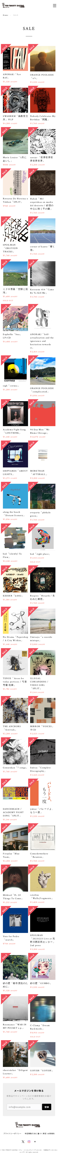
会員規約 (51, 1133)
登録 (46, 1107)
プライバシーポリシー (12, 1133)
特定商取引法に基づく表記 (36, 1133)
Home (5, 15)
